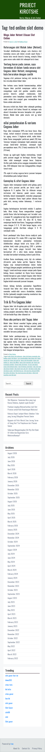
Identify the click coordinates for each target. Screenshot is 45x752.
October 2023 (13, 590)
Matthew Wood (23, 42)
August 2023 (12, 598)
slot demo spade (8, 371)
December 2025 (13, 485)
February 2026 (13, 477)
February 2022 (13, 658)
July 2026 (11, 457)
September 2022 (14, 642)
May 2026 (11, 465)
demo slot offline (14, 362)
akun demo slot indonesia (15, 356)
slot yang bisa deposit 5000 (31, 371)
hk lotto (8, 689)
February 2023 (13, 622)
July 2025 (11, 505)
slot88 (7, 712)
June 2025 (11, 509)
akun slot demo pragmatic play (31, 356)
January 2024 (12, 578)
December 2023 (13, 582)
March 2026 (12, 473)
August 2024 (12, 549)
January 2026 (12, 481)
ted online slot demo (9, 373)
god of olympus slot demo (25, 367)
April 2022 (11, 650)
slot (6, 717)
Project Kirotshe (29, 8)
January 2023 (12, 626)
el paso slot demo (33, 364)
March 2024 (12, 570)
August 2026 (12, 453)
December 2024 (13, 533)
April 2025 (11, 517)
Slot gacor (9, 721)
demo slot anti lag (15, 360)
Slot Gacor (9, 707)
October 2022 (13, 638)
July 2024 (11, 553)
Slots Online (12, 354)
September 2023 (14, 594)
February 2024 (13, 574)
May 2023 (11, 610)
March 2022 (12, 654)
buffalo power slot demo (10, 358)
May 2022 (11, 646)
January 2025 (12, 529)
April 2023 (11, 614)
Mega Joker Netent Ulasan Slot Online (19, 36)
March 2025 (12, 521)
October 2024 (13, 541)
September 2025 (14, 497)
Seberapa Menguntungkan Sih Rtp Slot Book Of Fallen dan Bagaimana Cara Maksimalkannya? (23, 433)
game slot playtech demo (11, 367)
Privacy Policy (37, 748)
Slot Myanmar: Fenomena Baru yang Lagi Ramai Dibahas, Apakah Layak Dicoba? (22, 401)
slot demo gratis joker (34, 369)
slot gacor (9, 703)
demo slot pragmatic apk (26, 362)
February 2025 (13, 525)
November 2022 (13, 634)
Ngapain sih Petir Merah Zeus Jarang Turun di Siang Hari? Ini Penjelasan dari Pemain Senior (23, 423)
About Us (16, 748)
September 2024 (14, 545)
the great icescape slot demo (24, 373)
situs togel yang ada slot (21, 369)
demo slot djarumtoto (27, 360)
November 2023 (13, 586)
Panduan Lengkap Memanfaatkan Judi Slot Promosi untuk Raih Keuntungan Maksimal (23, 408)
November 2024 (13, 537)
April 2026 (11, 469)
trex (11, 743)
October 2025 (13, 493)
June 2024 (11, 557)
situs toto (8, 684)
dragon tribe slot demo (21, 364)
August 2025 (12, 501)
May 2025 (11, 513)
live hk (7, 698)
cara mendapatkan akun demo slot (27, 358)
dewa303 (8, 680)
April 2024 (11, 565)
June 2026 (11, 461)
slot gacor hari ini (11, 675)
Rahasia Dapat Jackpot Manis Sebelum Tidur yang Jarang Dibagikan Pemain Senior (23, 415)
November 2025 (13, 489)
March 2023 (12, 618)
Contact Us (26, 748)
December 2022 (13, 630)
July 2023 (11, 602)
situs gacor (9, 694)
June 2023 (11, 606)
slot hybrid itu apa (18, 371)
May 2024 (11, 561)
